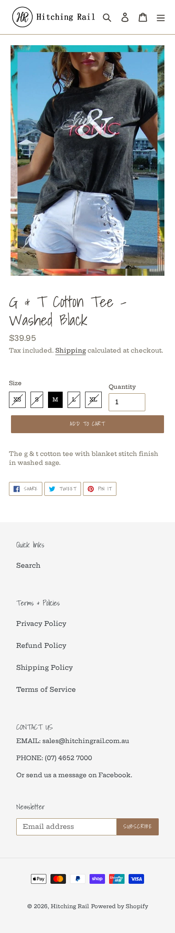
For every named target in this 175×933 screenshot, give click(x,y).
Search (28, 565)
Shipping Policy (44, 667)
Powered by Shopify (119, 906)
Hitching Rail (70, 906)
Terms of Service (46, 689)
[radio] (17, 400)
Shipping (70, 350)
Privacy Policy (41, 623)
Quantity (122, 386)
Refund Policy (41, 645)
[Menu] (161, 17)
